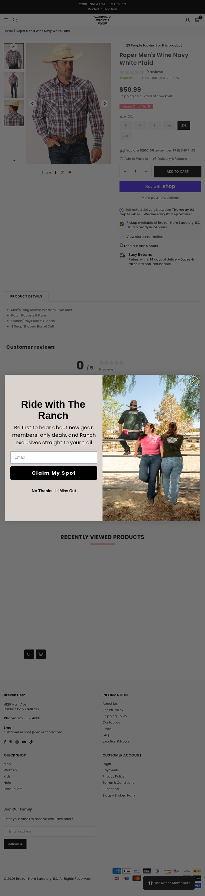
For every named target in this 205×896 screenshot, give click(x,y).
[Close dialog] (193, 381)
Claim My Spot (54, 473)
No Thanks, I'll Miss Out (54, 491)
